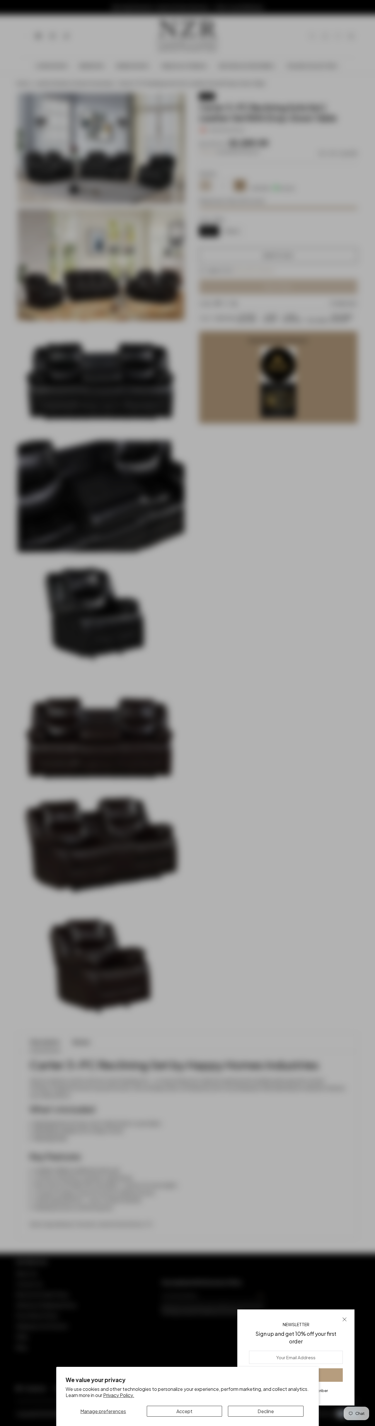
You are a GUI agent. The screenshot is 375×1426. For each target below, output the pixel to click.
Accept (184, 1411)
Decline (266, 1411)
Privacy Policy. (118, 1395)
